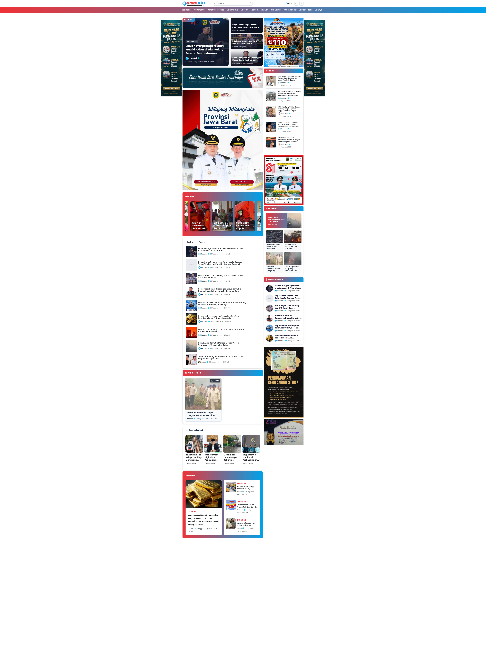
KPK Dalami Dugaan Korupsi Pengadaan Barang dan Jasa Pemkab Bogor (289, 78)
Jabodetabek (305, 9)
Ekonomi (254, 9)
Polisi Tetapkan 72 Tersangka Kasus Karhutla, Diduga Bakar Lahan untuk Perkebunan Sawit (287, 319)
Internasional (290, 9)
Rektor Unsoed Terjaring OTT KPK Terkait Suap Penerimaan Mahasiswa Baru (288, 125)
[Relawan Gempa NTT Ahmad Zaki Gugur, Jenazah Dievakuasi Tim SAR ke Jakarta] (192, 216)
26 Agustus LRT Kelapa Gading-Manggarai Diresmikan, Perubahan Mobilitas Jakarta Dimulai (194, 462)
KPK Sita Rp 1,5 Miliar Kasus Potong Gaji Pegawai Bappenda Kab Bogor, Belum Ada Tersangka (289, 110)
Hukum (264, 9)
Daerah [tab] (202, 242)
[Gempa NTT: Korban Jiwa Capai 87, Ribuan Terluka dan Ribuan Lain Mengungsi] (236, 216)
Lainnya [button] (319, 9)
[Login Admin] (301, 4)
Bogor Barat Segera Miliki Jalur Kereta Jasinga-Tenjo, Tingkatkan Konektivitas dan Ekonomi (288, 299)
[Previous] (186, 214)
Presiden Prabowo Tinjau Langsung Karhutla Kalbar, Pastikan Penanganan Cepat (202, 415)
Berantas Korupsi (215, 9)
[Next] (259, 214)
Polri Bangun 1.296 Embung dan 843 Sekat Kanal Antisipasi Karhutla (287, 308)
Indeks (188, 9)
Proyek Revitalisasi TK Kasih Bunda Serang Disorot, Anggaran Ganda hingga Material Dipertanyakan (289, 95)
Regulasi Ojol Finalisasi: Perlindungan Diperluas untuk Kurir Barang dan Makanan (251, 461)
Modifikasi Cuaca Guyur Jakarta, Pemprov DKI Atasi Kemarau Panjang (231, 461)
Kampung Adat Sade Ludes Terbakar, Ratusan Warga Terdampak (273, 249)
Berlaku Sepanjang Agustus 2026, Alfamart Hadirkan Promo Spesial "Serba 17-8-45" (246, 488)
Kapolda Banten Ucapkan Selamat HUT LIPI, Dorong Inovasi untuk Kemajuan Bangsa (287, 329)
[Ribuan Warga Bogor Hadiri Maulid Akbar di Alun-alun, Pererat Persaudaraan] (269, 288)
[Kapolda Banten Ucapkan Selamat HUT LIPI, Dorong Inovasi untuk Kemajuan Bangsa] (269, 328)
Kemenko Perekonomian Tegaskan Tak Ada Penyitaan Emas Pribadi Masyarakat (203, 520)
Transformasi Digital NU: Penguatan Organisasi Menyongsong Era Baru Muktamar (212, 462)
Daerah (244, 9)
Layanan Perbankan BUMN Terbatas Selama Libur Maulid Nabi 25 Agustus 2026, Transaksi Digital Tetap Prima (247, 524)
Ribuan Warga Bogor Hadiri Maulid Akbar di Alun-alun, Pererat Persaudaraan (287, 288)
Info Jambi (276, 9)
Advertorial (199, 9)
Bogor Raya (232, 9)
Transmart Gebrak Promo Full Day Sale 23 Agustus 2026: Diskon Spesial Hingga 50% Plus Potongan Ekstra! (247, 506)
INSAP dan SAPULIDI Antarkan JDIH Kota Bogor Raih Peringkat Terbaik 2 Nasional (289, 141)
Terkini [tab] (190, 242)
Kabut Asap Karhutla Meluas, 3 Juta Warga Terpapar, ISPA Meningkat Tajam (276, 221)
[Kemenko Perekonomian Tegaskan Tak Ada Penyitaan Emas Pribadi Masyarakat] (269, 338)
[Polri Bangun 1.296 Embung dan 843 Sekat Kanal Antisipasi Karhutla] (269, 308)
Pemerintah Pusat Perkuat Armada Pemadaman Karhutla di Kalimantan (291, 250)
